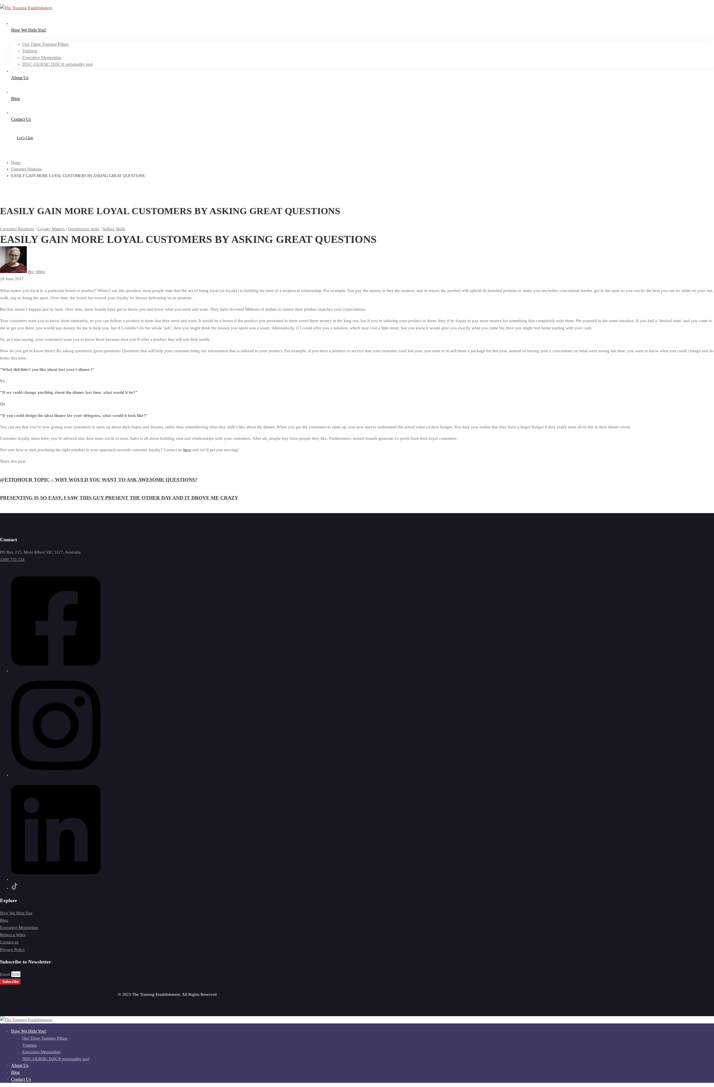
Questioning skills (83, 229)
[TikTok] (14, 888)
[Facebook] (55, 670)
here (187, 450)
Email (5, 974)
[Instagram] (55, 775)
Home (16, 163)
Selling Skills (114, 229)
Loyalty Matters (51, 229)
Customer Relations (26, 169)
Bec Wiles (36, 271)
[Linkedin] (55, 879)
